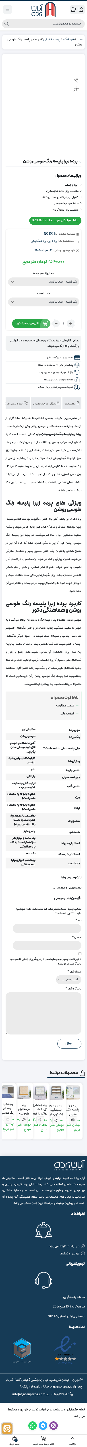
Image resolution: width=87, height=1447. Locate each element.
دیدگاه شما (73, 988)
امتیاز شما (74, 971)
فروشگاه (68, 39)
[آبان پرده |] (43, 9)
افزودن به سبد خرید (27, 323)
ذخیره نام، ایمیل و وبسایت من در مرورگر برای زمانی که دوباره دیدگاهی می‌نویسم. (45, 961)
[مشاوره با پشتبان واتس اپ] (7, 1429)
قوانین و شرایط (69, 1253)
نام (78, 920)
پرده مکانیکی (51, 39)
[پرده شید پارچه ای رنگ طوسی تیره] (7, 1091)
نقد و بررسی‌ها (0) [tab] (13, 404)
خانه (80, 39)
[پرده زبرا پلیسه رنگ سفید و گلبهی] (73, 1092)
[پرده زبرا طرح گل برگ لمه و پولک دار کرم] (40, 1092)
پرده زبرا (52, 241)
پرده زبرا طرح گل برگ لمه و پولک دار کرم (40, 1107)
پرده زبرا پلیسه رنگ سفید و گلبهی (73, 1108)
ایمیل (76, 937)
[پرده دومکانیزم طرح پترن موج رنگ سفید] (24, 1092)
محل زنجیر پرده (43, 273)
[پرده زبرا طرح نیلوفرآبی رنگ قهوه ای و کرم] (56, 1092)
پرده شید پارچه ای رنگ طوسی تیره (7, 1106)
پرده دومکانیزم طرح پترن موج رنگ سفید (24, 1107)
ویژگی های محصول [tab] (44, 404)
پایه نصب (43, 293)
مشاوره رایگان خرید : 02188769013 (55, 220)
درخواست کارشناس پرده (64, 1246)
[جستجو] (6, 23)
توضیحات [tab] (70, 404)
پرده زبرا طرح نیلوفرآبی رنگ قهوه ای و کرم (56, 1108)
